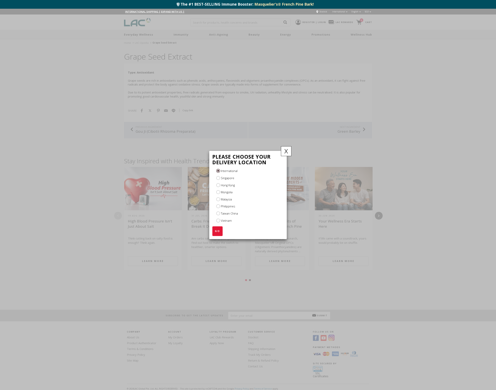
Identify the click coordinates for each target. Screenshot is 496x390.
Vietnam (226, 220)
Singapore (227, 178)
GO (217, 231)
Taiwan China (229, 213)
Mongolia (226, 192)
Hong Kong (228, 185)
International (229, 171)
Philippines (228, 206)
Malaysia (226, 199)
